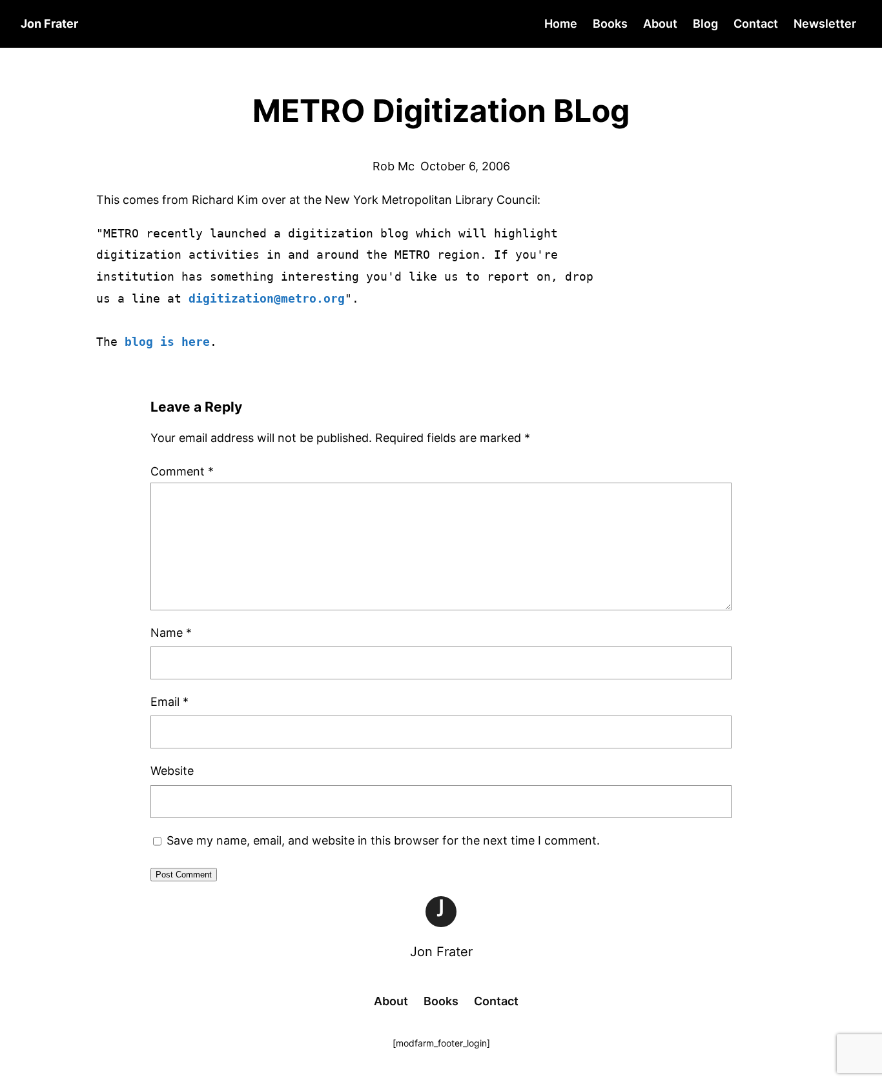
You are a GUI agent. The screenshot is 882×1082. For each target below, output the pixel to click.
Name (171, 632)
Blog (705, 23)
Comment (182, 471)
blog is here (167, 341)
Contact (755, 23)
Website (172, 770)
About (660, 23)
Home (560, 23)
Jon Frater (441, 951)
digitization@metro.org (267, 298)
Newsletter (825, 23)
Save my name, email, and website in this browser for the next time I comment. (383, 840)
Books (610, 23)
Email (169, 701)
